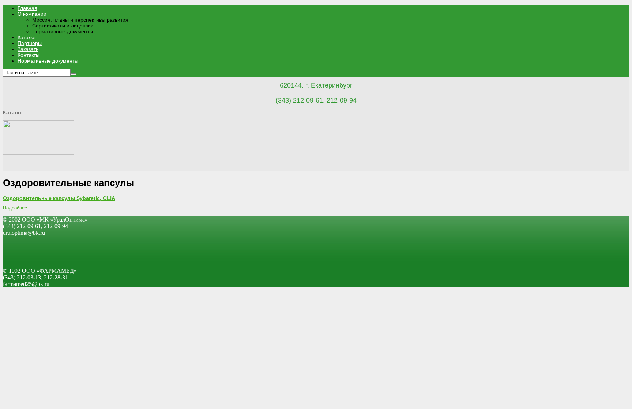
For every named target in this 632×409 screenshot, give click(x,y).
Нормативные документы (62, 31)
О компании (32, 14)
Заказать (28, 49)
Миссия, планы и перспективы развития (80, 20)
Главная (27, 8)
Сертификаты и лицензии (63, 26)
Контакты (29, 55)
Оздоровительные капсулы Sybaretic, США (59, 198)
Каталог (27, 37)
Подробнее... (17, 208)
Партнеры (30, 43)
